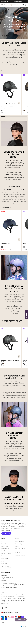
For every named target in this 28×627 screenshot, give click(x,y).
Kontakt (3, 544)
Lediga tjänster (5, 558)
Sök (2, 541)
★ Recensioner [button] (26, 315)
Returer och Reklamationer (5, 547)
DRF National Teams (6, 553)
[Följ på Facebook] (2, 608)
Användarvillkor (19, 541)
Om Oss (3, 551)
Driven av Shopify (12, 622)
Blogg (2, 561)
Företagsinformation (20, 556)
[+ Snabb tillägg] (19, 103)
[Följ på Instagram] (6, 608)
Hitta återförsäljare (6, 556)
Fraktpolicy (18, 552)
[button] (24, 626)
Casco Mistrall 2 (5, 243)
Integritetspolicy (20, 544)
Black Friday (4, 563)
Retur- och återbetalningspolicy (20, 548)
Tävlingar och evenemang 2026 (6, 567)
